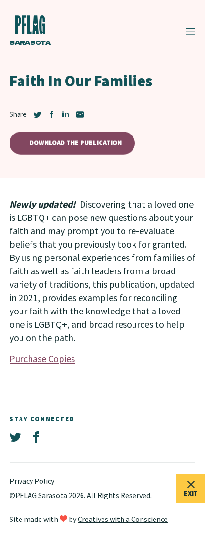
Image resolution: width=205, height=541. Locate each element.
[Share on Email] (80, 114)
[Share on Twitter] (37, 114)
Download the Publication (76, 142)
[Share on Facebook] (51, 114)
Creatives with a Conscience (123, 519)
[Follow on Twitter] (15, 437)
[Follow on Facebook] (36, 437)
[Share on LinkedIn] (66, 114)
